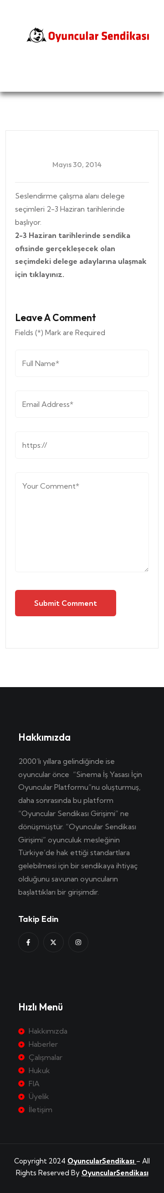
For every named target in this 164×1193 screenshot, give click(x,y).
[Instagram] (78, 942)
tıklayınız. (47, 274)
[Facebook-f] (28, 942)
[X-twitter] (53, 942)
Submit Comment (65, 603)
